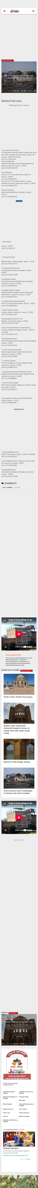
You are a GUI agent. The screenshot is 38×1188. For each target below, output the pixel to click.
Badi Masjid (12, 1013)
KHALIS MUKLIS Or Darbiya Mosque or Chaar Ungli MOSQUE (19, 77)
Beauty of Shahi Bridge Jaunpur (17, 762)
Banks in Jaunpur (24, 1116)
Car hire (5, 1116)
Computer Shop (23, 1097)
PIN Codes (22, 1100)
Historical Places (7, 60)
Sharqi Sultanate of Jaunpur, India (19, 1022)
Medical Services (8, 1109)
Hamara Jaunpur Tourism (13, 655)
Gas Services (23, 1109)
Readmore (19, 84)
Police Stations (7, 1104)
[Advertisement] (18, 4)
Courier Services (24, 1113)
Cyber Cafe (6, 1113)
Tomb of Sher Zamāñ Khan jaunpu (18, 697)
